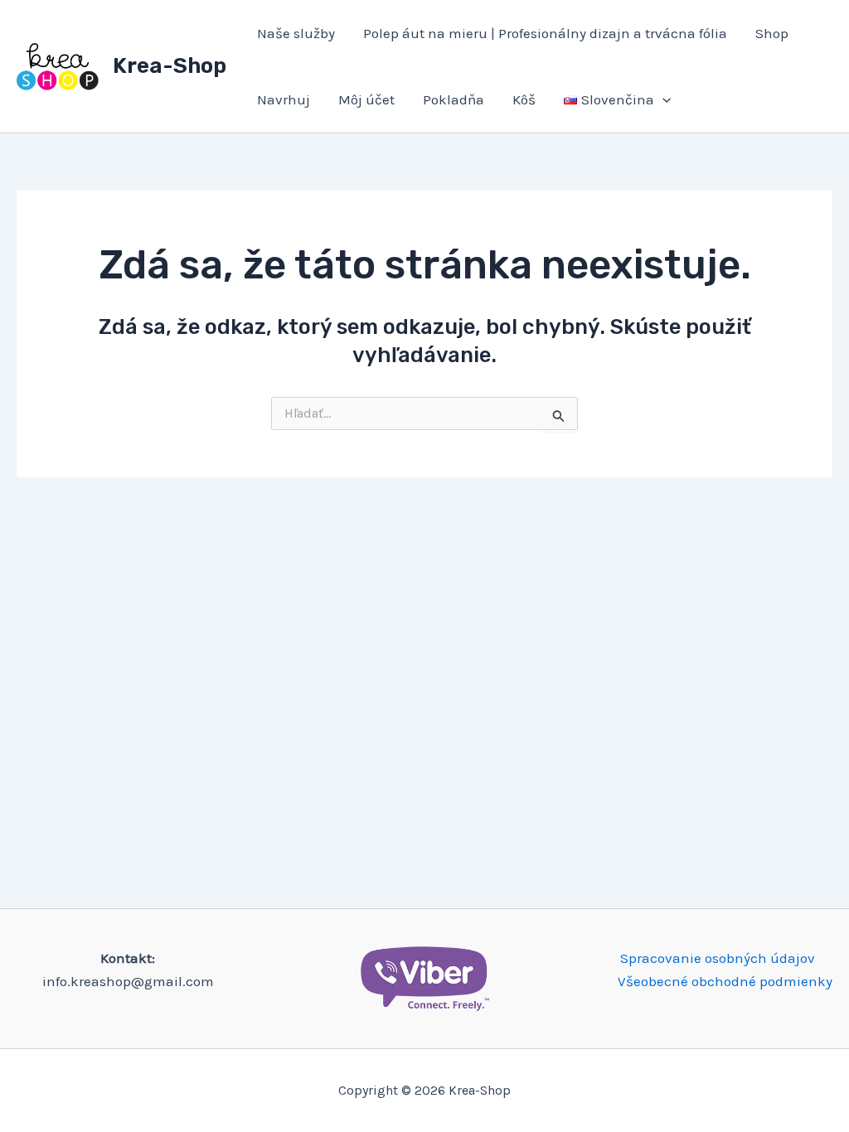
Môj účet (366, 99)
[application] (662, 99)
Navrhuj (283, 99)
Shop (771, 33)
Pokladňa (453, 99)
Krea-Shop (169, 66)
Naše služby (296, 33)
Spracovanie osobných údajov (717, 958)
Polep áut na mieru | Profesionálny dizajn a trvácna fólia (545, 33)
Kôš (524, 99)
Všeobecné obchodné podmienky (725, 981)
